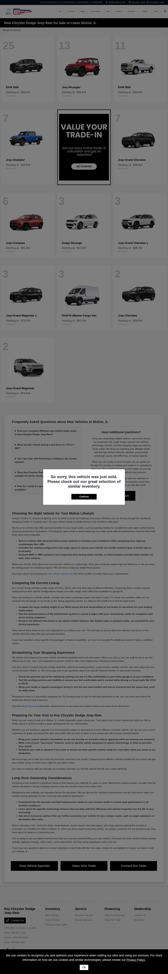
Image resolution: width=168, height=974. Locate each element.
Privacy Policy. (136, 959)
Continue (84, 496)
